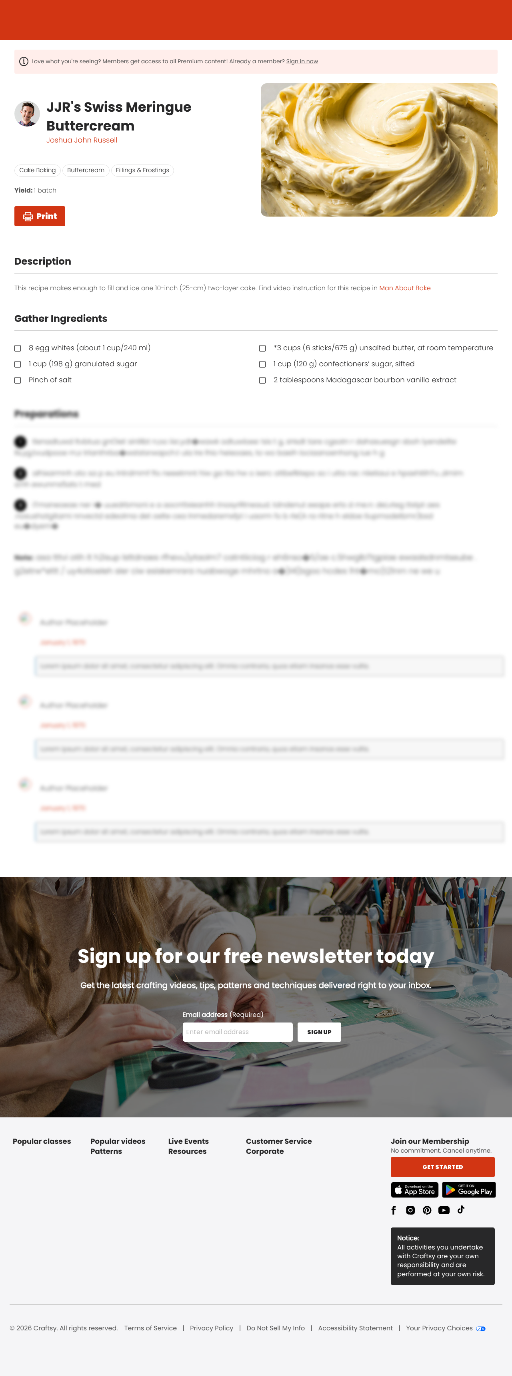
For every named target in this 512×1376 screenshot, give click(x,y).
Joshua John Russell (82, 140)
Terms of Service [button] (150, 1328)
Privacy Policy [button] (211, 1328)
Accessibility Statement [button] (355, 1328)
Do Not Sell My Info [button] (276, 1328)
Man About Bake (405, 288)
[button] (416, 1190)
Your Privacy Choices (439, 1328)
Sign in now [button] (302, 61)
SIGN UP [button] (319, 1032)
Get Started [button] (442, 1167)
